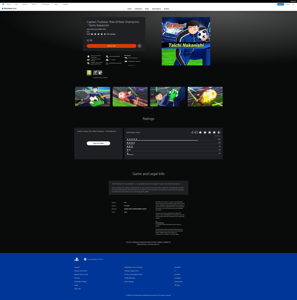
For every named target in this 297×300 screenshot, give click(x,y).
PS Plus (34, 4)
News (56, 4)
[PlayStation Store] (9, 8)
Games (24, 4)
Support (65, 4)
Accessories (45, 4)
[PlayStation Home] (3, 4)
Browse (166, 9)
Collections (138, 9)
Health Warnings (160, 223)
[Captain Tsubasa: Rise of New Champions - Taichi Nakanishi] (92, 97)
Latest (130, 9)
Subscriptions (156, 9)
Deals (147, 9)
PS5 (16, 4)
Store (8, 4)
